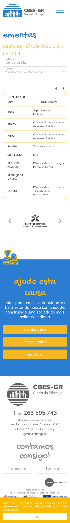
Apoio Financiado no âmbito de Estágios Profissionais (35, 491)
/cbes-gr (54, 469)
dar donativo (35, 329)
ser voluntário (35, 342)
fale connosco (17, 469)
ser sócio (35, 354)
